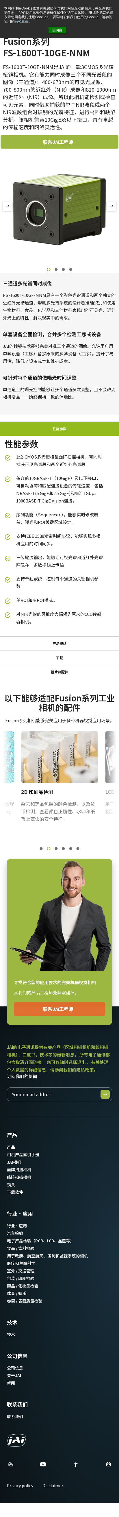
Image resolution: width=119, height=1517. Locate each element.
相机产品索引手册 (23, 1154)
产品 (12, 1135)
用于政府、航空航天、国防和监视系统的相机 (47, 1256)
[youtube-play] (43, 1466)
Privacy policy (20, 1485)
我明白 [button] (57, 29)
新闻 (11, 1383)
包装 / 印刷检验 (20, 1278)
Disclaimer (52, 1485)
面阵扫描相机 (19, 1169)
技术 (12, 1322)
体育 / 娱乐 (16, 1293)
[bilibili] (108, 1466)
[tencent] (75, 1466)
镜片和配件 (59, 671)
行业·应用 (20, 1213)
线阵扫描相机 (19, 1177)
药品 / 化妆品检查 (22, 1286)
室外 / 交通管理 (20, 1271)
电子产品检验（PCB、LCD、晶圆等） (40, 1240)
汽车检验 (15, 1233)
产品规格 (59, 643)
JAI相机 (14, 1162)
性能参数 (59, 428)
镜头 (11, 1184)
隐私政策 (21, 21)
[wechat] (10, 1464)
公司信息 (17, 1355)
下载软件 (15, 1192)
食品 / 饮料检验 (20, 1248)
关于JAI (14, 1375)
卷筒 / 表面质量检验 (24, 1301)
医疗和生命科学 (21, 1263)
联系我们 (17, 1404)
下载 (59, 657)
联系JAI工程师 (58, 142)
